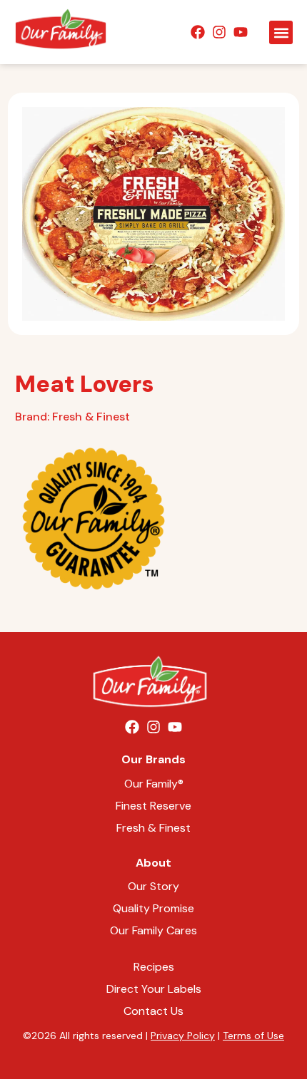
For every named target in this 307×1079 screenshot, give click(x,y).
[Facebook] (198, 32)
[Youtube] (240, 32)
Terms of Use (253, 1035)
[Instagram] (219, 32)
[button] (281, 32)
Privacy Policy (183, 1035)
